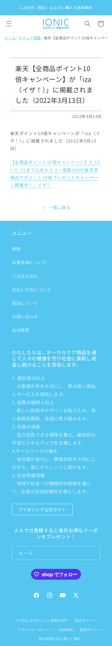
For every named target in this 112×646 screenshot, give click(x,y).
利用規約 (66, 629)
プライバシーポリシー (35, 629)
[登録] (93, 553)
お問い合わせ (25, 317)
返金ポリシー (85, 620)
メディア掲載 (30, 38)
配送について (25, 303)
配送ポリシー (90, 629)
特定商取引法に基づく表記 (59, 638)
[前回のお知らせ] (11, 7)
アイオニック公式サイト (42, 509)
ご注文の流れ (25, 276)
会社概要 (20, 330)
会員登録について (29, 262)
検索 (16, 249)
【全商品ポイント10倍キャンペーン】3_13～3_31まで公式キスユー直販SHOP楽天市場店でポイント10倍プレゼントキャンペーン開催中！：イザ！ (55, 173)
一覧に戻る (60, 207)
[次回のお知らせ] (101, 7)
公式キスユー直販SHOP (48, 620)
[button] (9, 23)
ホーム (10, 38)
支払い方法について (31, 290)
